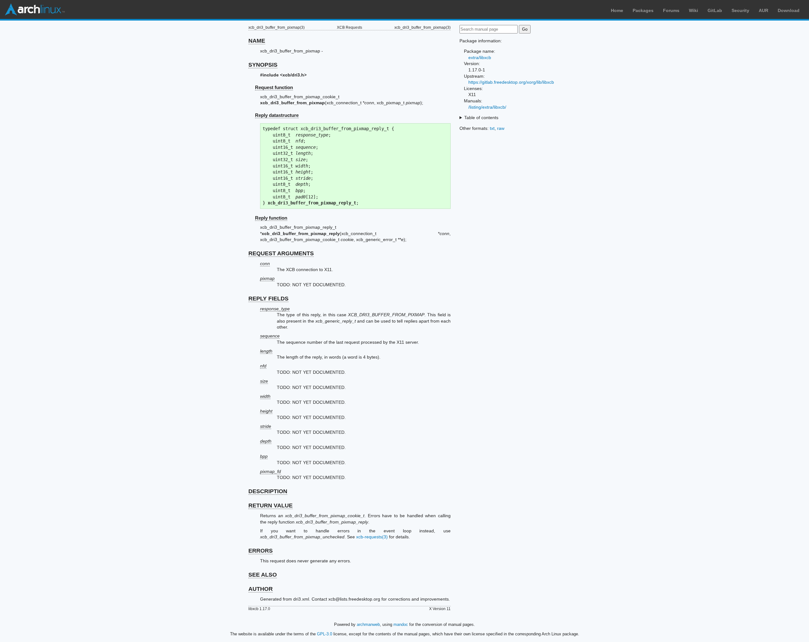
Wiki (693, 10)
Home (617, 10)
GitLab (715, 10)
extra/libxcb (479, 57)
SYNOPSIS (262, 65)
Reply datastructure (277, 115)
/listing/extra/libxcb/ (487, 107)
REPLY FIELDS (268, 298)
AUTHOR (260, 589)
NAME (256, 41)
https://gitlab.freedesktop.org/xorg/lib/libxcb (511, 82)
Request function (274, 87)
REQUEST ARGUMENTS (281, 253)
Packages (643, 10)
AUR (763, 10)
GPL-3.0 (324, 634)
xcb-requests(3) (372, 536)
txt (492, 128)
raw (500, 128)
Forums (671, 10)
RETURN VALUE (270, 505)
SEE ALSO (262, 575)
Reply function (271, 218)
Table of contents (481, 117)
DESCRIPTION (267, 491)
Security (740, 10)
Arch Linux (35, 9)
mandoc (400, 624)
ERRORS (260, 551)
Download (789, 10)
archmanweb (368, 624)
